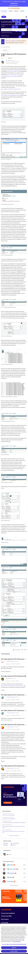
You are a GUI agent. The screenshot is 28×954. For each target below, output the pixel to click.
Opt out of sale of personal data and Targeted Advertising (14, 944)
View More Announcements (14, 835)
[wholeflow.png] (14, 596)
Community (4, 11)
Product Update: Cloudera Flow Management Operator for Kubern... (13, 827)
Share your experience (11, 40)
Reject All (14, 947)
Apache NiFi (10, 58)
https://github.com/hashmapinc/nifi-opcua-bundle (12, 685)
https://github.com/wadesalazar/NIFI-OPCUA (10, 95)
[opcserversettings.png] (14, 571)
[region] (14, 938)
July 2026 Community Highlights (8, 815)
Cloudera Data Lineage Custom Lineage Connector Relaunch (14, 822)
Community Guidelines (8, 913)
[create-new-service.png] (14, 642)
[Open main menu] (26, 17)
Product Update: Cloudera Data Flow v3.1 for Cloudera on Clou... (13, 832)
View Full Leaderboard (14, 885)
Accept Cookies (14, 951)
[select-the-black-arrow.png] (14, 620)
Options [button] (5, 50)
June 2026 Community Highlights (8, 818)
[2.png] (14, 555)
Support (22, 11)
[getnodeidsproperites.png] (14, 631)
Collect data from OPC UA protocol (13, 54)
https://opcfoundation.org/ (13, 71)
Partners (16, 11)
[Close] (26, 925)
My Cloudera (5, 919)
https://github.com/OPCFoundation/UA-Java (10, 89)
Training (11, 11)
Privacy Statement (17, 941)
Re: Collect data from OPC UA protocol (12, 659)
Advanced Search (5, 35)
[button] (13, 114)
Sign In (3, 16)
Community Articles (6, 46)
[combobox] (14, 32)
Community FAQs (6, 916)
